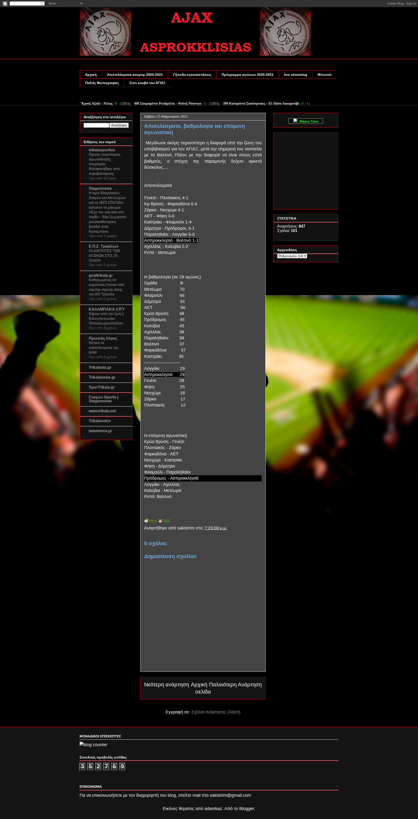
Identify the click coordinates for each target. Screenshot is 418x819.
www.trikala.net (102, 411)
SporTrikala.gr (102, 387)
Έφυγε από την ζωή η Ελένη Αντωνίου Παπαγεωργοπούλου (106, 318)
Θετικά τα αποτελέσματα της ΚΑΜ (103, 347)
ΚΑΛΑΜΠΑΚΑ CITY (107, 309)
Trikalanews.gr (102, 377)
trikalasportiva (102, 150)
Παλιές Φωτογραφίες (102, 83)
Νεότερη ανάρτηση (166, 684)
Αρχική (91, 75)
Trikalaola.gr (100, 367)
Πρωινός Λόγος (103, 338)
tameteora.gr (100, 431)
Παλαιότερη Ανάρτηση (235, 684)
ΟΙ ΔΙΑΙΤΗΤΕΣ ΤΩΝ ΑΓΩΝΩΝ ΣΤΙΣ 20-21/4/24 (104, 255)
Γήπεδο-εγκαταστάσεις (192, 75)
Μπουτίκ (325, 75)
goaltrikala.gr (101, 275)
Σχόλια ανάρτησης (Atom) (215, 712)
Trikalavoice (100, 421)
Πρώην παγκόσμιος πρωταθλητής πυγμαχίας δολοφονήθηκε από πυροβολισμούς (104, 164)
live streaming (295, 75)
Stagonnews (100, 188)
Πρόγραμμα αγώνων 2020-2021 (248, 75)
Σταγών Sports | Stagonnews (103, 399)
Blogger (246, 808)
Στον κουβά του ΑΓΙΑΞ (147, 83)
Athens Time (307, 121)
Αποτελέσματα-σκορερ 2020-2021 (135, 75)
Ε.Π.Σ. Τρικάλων (104, 246)
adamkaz (213, 808)
